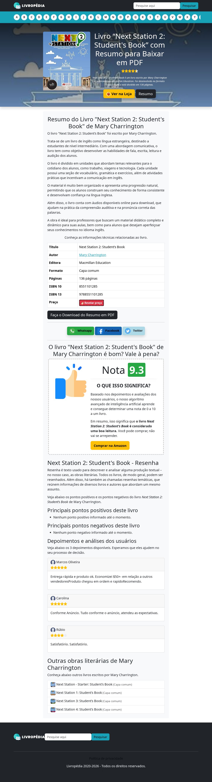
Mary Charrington (92, 255)
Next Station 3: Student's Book (88, 701)
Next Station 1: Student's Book (88, 692)
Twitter (137, 330)
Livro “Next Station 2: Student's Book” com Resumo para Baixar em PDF (129, 49)
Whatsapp (84, 330)
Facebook (112, 330)
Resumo (146, 93)
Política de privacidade (106, 758)
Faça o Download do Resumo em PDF (82, 314)
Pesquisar (189, 6)
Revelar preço (93, 303)
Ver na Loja (121, 93)
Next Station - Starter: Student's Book (93, 684)
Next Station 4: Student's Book (88, 709)
